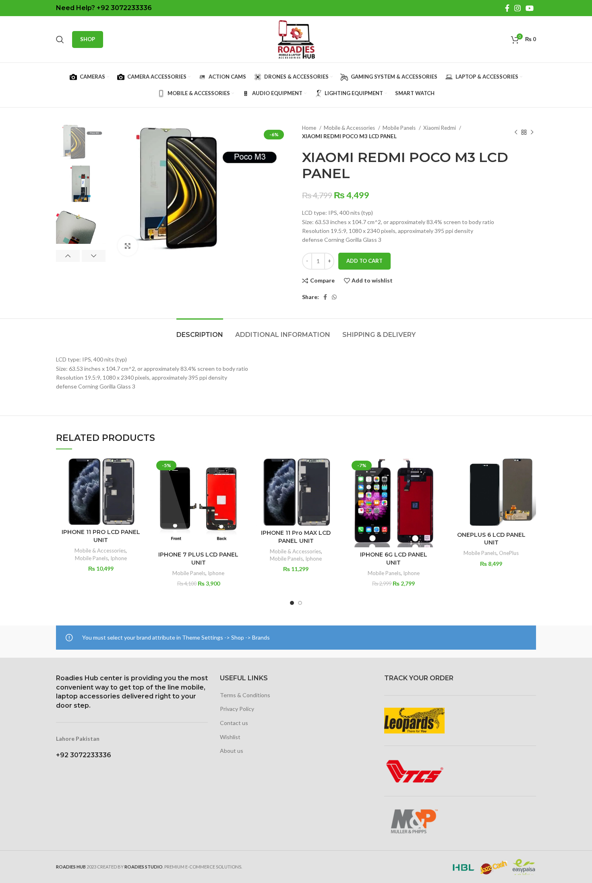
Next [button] (94, 256)
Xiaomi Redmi (440, 128)
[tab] (199, 330)
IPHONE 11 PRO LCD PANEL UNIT (101, 536)
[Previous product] (516, 132)
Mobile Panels (400, 128)
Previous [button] (68, 256)
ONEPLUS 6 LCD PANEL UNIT (491, 538)
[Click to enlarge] (128, 246)
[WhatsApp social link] (334, 297)
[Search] (60, 39)
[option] (81, 142)
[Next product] (532, 132)
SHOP (87, 39)
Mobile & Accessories (350, 128)
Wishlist (230, 736)
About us (231, 750)
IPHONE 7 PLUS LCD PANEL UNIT (198, 558)
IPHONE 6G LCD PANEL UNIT (393, 558)
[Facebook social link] (507, 8)
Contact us (234, 722)
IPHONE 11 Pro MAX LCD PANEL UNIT (296, 536)
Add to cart (364, 261)
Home (309, 128)
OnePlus (509, 553)
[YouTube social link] (529, 8)
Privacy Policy (237, 708)
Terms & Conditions (245, 695)
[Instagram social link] (517, 8)
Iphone (118, 558)
